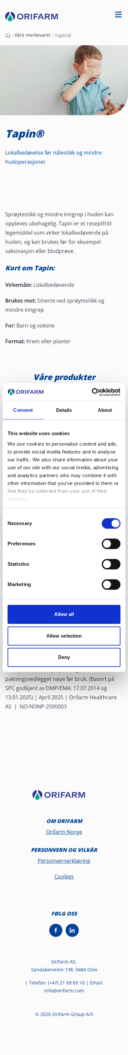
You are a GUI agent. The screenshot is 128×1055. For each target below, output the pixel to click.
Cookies (64, 876)
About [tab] (105, 410)
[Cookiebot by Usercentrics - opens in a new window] (92, 392)
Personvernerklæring (64, 860)
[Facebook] (55, 930)
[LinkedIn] (72, 930)
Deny (64, 657)
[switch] (111, 543)
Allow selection (64, 636)
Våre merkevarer (32, 35)
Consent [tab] (23, 410)
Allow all (64, 614)
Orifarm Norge (64, 831)
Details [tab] (64, 410)
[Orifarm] (64, 797)
